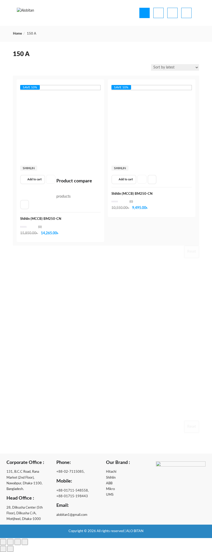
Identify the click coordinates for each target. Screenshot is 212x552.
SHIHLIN (29, 168)
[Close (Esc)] (25, 542)
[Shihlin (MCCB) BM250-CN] (60, 90)
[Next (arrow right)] (10, 549)
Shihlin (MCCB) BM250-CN (40, 219)
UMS (109, 494)
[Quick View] (24, 204)
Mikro (110, 489)
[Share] (17, 542)
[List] (22, 68)
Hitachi (111, 471)
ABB (109, 483)
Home (17, 33)
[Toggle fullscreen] (10, 542)
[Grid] (15, 68)
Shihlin (111, 477)
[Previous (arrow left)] (3, 549)
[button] (32, 179)
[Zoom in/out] (3, 542)
